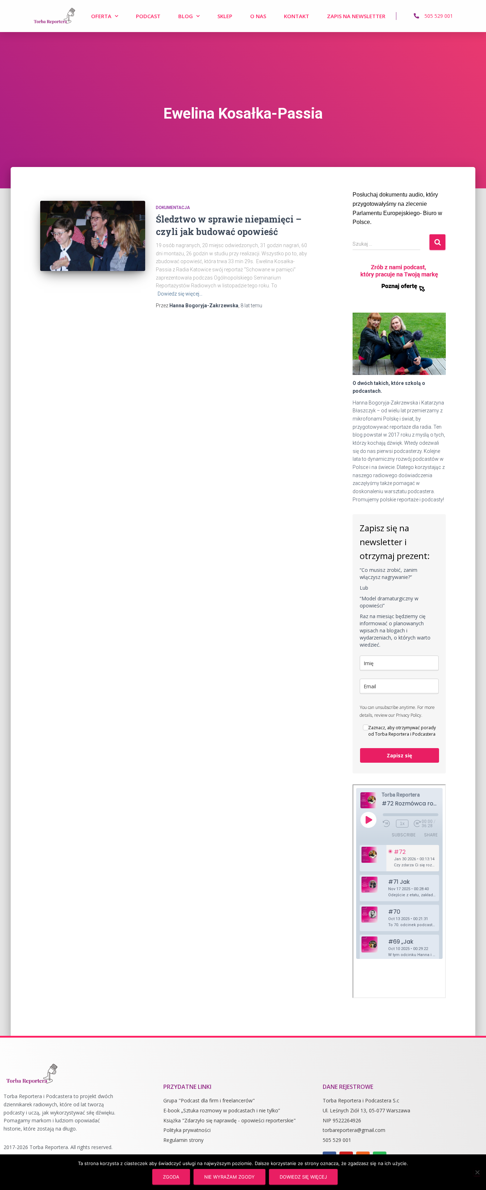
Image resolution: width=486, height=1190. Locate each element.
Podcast (148, 16)
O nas (258, 16)
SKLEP (224, 16)
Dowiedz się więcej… (180, 294)
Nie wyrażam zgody (229, 1177)
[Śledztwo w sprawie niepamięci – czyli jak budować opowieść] (92, 236)
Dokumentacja (173, 207)
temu (251, 305)
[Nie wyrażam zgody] (477, 1172)
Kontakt (296, 16)
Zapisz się (399, 755)
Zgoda (171, 1177)
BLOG (185, 16)
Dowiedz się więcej (303, 1177)
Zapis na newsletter (356, 16)
